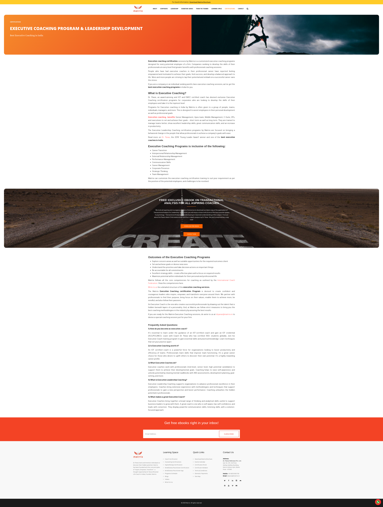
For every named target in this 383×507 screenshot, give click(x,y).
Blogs (166, 476)
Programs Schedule (171, 473)
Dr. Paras (166, 137)
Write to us (152, 287)
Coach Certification (171, 459)
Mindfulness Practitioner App (174, 471)
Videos (167, 479)
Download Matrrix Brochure (200, 2)
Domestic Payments (201, 473)
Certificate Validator (201, 468)
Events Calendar (199, 462)
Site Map (197, 476)
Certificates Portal (200, 465)
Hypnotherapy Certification (173, 465)
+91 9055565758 (233, 474)
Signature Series (187, 9)
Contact (241, 9)
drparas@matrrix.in (224, 314)
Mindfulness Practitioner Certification (177, 468)
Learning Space (216, 9)
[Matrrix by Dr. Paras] (138, 8)
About (155, 9)
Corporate (164, 9)
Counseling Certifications (173, 462)
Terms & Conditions (200, 471)
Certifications (230, 9)
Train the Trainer (202, 9)
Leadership (174, 9)
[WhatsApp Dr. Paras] (378, 502)
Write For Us (169, 482)
